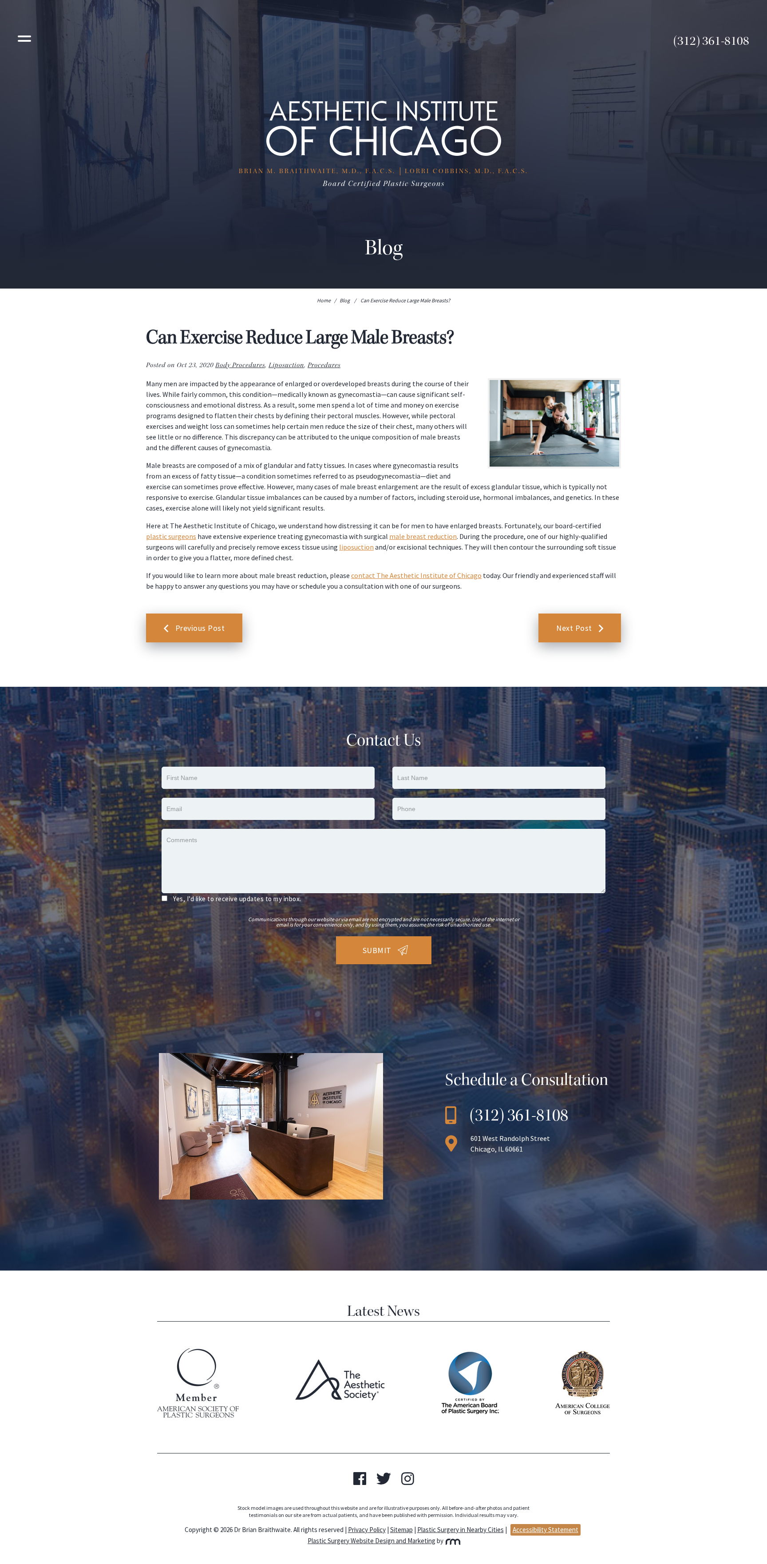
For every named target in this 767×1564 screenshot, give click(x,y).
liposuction (356, 546)
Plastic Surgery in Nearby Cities (460, 1529)
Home (324, 300)
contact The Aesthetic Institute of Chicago (416, 575)
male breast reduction (423, 536)
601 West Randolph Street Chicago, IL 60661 (510, 1143)
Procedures (324, 365)
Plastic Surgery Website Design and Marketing (371, 1540)
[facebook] (359, 1481)
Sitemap (401, 1529)
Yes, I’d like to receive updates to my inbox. (237, 899)
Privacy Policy (367, 1529)
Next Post (574, 628)
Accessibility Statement (545, 1529)
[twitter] (383, 1481)
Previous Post (200, 628)
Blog (345, 300)
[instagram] (407, 1481)
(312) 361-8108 (711, 41)
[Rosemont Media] (452, 1540)
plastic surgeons (171, 536)
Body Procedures (240, 365)
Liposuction (286, 365)
